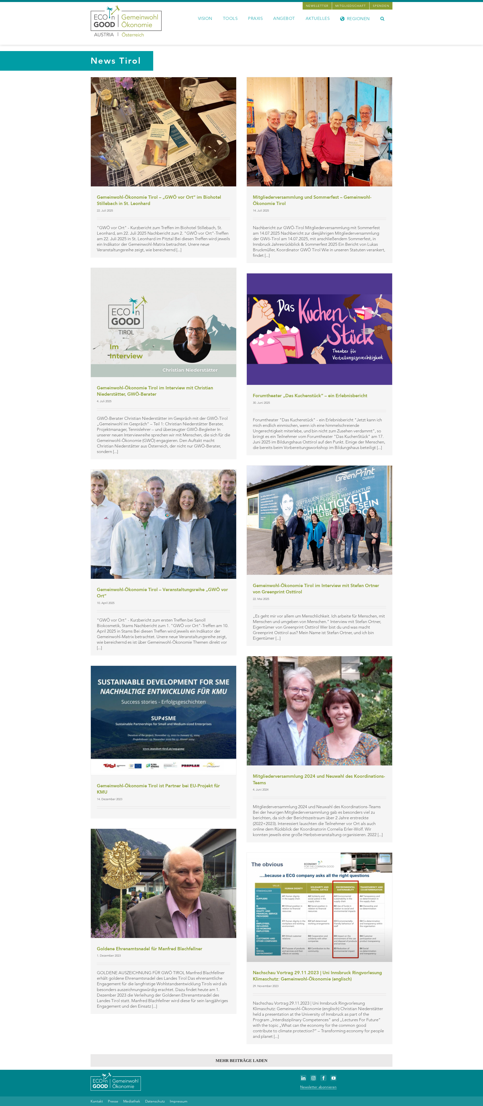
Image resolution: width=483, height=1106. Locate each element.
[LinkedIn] (303, 1078)
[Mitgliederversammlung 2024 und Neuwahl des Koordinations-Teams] (319, 710)
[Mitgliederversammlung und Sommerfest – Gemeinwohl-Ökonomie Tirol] (319, 131)
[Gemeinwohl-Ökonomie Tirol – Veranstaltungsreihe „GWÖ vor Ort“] (163, 524)
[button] (382, 18)
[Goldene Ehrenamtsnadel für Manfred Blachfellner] (163, 883)
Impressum (178, 1101)
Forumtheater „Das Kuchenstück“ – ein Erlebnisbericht (310, 396)
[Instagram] (313, 1078)
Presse (113, 1101)
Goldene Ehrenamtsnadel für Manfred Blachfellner (149, 949)
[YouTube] (333, 1078)
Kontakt (97, 1101)
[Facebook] (323, 1078)
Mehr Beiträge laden (241, 1060)
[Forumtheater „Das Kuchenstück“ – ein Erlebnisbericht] (319, 329)
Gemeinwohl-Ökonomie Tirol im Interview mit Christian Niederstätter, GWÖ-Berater (155, 391)
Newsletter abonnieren (318, 1087)
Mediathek (131, 1101)
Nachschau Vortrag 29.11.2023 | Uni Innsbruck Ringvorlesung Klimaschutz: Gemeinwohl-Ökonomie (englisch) (317, 976)
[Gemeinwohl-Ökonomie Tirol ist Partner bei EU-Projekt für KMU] (163, 720)
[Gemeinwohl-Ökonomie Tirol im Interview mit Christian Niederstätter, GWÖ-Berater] (163, 322)
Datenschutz (155, 1101)
